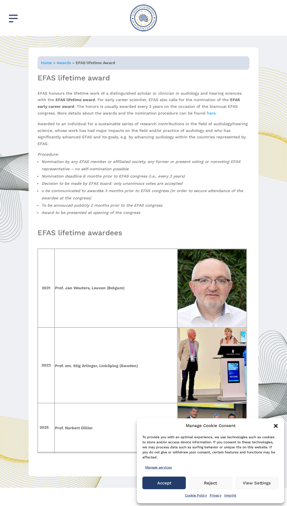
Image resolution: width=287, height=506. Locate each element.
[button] (276, 426)
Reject (210, 483)
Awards (64, 62)
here (211, 113)
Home (46, 62)
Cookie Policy (196, 495)
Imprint (230, 495)
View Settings (257, 483)
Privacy (215, 495)
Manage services (158, 467)
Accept (164, 483)
